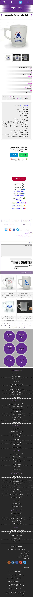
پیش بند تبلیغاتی (16, 469)
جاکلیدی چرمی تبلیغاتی (17, 406)
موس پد (16, 489)
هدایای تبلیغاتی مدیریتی (16, 384)
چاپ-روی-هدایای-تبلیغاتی (21, 335)
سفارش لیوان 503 (19, 179)
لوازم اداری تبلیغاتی (16, 484)
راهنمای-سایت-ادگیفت (21, 360)
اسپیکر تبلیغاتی (16, 447)
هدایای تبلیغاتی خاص (16, 434)
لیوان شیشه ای (24, 105)
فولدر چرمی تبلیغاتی (16, 497)
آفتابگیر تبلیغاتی (16, 523)
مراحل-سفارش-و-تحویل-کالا (21, 348)
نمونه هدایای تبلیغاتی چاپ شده (9, 360)
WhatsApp (19, 200)
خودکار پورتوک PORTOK (16, 481)
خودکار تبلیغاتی (16, 486)
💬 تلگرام (14, 155)
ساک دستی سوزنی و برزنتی (16, 404)
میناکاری (16, 381)
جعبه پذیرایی (16, 538)
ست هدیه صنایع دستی (16, 387)
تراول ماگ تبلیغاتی (16, 521)
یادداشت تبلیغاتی (16, 492)
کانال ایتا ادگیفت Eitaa (18, 206)
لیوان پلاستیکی (16, 422)
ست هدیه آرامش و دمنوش (16, 389)
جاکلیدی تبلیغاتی (16, 414)
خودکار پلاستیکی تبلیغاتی (16, 409)
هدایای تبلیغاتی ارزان (27, 220)
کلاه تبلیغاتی (16, 459)
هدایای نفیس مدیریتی (16, 394)
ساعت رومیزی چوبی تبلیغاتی (16, 533)
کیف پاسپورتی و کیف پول (16, 454)
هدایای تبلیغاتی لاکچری (16, 392)
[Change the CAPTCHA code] (12, 261)
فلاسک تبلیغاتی (17, 504)
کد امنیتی (30, 265)
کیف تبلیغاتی (16, 467)
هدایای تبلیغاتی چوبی (16, 535)
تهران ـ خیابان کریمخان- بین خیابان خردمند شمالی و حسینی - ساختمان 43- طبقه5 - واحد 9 (15, 593)
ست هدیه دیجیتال (16, 379)
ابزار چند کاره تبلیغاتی (16, 513)
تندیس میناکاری (16, 376)
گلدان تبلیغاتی (16, 540)
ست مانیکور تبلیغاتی (16, 506)
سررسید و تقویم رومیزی (16, 494)
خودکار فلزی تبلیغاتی (16, 476)
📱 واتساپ (23, 155)
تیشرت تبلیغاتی (17, 461)
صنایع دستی (16, 397)
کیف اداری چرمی (16, 456)
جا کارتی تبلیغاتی (16, 417)
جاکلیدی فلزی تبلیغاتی (16, 412)
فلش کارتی (16, 439)
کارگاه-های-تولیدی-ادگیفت (9, 348)
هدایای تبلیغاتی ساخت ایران (9, 224)
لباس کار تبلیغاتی (16, 464)
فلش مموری (16, 436)
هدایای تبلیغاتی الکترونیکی (16, 431)
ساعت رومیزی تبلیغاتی (16, 479)
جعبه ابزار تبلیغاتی (16, 516)
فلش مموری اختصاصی (16, 442)
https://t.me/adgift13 (19, 195)
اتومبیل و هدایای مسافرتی (16, 518)
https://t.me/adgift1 (19, 191)
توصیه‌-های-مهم (9, 335)
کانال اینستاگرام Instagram (18, 203)
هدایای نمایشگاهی (25, 224)
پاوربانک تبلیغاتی (16, 444)
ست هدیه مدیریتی (16, 373)
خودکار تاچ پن (16, 429)
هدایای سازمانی (6, 220)
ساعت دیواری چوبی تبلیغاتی (16, 530)
